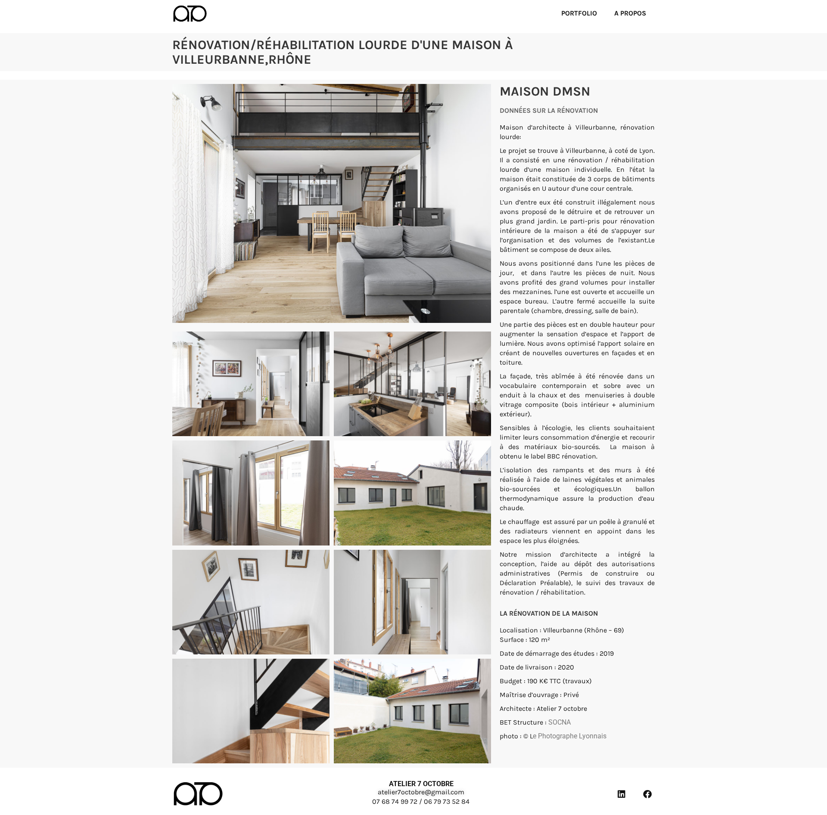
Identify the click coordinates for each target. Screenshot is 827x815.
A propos (630, 13)
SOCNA (559, 722)
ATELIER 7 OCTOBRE (421, 784)
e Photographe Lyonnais (569, 736)
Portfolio (579, 13)
